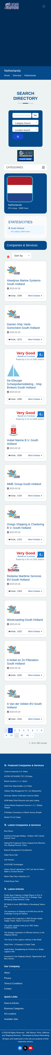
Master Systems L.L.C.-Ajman (15, 781)
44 (27, 735)
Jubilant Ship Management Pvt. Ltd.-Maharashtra (22, 791)
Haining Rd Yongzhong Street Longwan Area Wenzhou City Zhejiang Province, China (24, 844)
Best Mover (8, 831)
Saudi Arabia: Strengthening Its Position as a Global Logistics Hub (24, 950)
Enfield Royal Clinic (11, 881)
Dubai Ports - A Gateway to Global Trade (19, 944)
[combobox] (25, 122)
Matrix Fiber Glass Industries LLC (17, 876)
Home (7, 75)
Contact (7, 989)
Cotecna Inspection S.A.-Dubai (16, 771)
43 (22, 735)
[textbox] (25, 123)
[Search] (18, 137)
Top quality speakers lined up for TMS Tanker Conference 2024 (21, 927)
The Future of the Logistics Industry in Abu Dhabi (22, 940)
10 (11, 735)
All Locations (10, 1014)
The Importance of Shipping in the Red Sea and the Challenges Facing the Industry (23, 912)
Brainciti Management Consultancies (18, 850)
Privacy (7, 978)
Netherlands (30, 75)
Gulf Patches (9, 860)
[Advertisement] (25, 39)
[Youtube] (30, 1048)
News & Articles (11, 1003)
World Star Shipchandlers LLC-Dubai (18, 786)
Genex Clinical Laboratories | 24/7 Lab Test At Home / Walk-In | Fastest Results (24, 870)
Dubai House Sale (11, 855)
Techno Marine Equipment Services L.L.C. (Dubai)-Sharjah (23, 806)
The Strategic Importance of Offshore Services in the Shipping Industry (24, 934)
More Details (34, 296)
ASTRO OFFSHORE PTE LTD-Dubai (18, 776)
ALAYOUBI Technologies (13, 864)
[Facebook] (20, 1048)
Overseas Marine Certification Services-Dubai (21, 796)
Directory (17, 75)
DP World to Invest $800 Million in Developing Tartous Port (24, 905)
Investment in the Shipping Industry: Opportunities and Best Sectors (25, 957)
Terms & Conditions (13, 983)
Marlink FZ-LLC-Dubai (12, 817)
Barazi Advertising (41, 1035)
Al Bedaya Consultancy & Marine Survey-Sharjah (22, 812)
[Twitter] (25, 1048)
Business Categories (14, 1008)
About (7, 973)
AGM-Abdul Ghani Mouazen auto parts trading (21, 800)
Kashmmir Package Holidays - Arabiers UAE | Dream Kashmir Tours (24, 837)
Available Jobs (11, 1019)
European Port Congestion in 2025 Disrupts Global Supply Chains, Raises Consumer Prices (23, 920)
